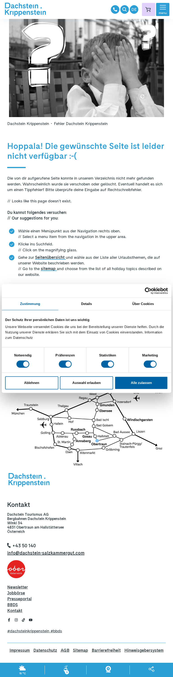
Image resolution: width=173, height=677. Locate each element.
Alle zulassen (141, 383)
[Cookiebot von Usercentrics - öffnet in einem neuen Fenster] (148, 290)
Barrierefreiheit (106, 650)
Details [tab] (86, 304)
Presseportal (19, 598)
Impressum (19, 650)
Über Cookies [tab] (143, 304)
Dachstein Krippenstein (28, 123)
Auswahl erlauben (86, 383)
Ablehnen (31, 383)
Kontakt (14, 610)
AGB (65, 650)
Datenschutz (45, 650)
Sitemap (80, 650)
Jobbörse (16, 593)
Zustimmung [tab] (30, 304)
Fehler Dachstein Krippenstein (81, 123)
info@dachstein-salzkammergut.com (45, 553)
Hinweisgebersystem (144, 650)
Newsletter (17, 587)
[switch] (65, 364)
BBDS (12, 604)
